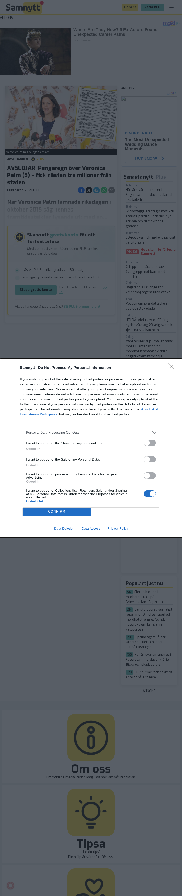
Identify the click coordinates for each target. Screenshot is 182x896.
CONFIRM (57, 511)
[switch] (150, 443)
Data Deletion (64, 528)
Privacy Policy (118, 528)
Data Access (91, 528)
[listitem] (91, 432)
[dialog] (91, 448)
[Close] (172, 368)
